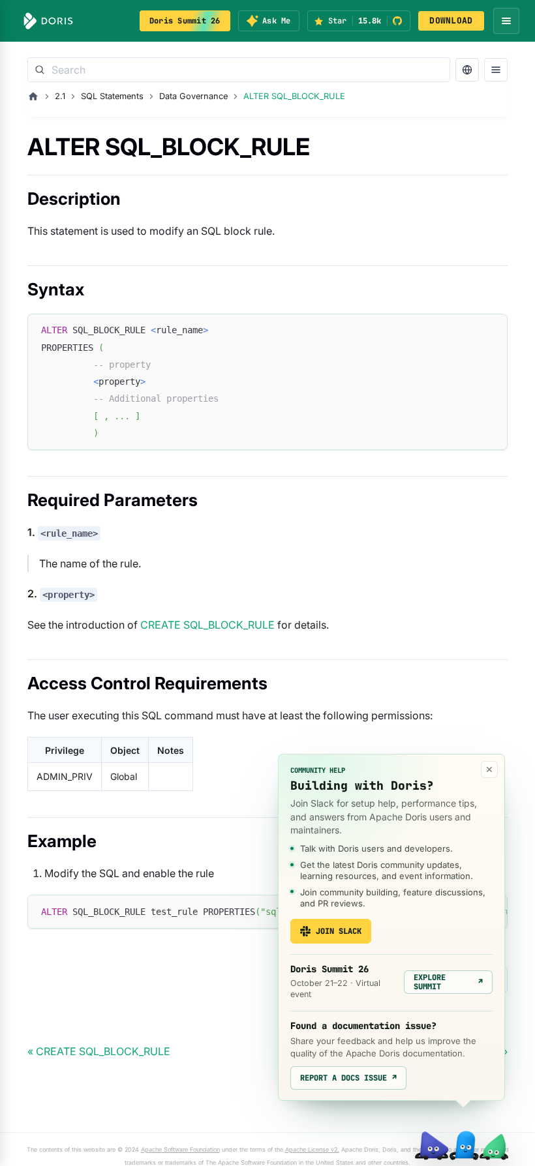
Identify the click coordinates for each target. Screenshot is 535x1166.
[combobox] (239, 70)
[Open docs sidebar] (496, 70)
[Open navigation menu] (506, 21)
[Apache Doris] (48, 21)
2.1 (60, 96)
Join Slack (338, 931)
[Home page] (33, 96)
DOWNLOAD (450, 20)
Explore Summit (448, 982)
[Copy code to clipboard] (491, 329)
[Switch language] (467, 70)
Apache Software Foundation (180, 1149)
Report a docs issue (348, 1078)
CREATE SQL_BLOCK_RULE (207, 624)
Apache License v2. (312, 1149)
